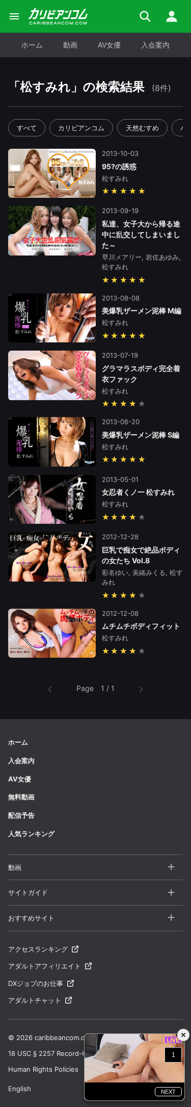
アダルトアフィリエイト (44, 966)
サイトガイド (28, 892)
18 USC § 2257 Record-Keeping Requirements (81, 1053)
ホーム (32, 44)
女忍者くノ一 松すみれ (138, 492)
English (19, 1089)
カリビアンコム (81, 128)
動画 (70, 44)
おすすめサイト (31, 918)
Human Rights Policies (43, 1069)
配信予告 (21, 815)
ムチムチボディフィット (141, 625)
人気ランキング (31, 833)
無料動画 (21, 797)
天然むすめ (142, 128)
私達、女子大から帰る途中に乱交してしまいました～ (141, 234)
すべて (27, 128)
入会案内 (155, 44)
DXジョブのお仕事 (35, 983)
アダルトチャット (34, 1000)
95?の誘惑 (119, 166)
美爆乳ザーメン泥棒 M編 (141, 310)
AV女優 (109, 44)
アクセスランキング (38, 949)
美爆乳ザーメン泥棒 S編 (140, 434)
